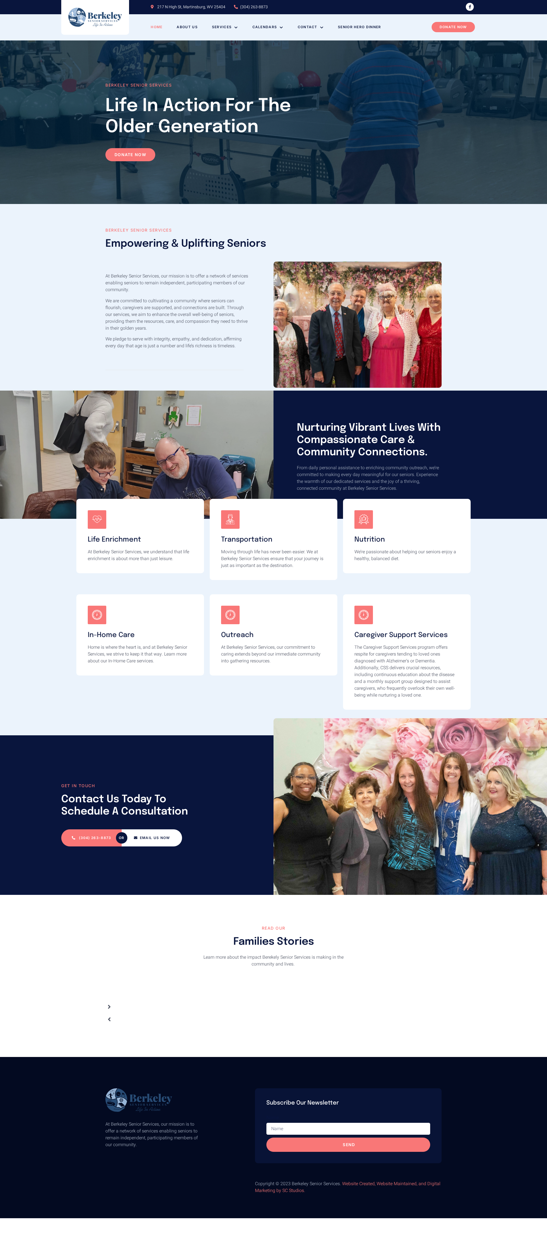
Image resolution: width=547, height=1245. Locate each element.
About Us (187, 27)
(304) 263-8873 (94, 838)
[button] (109, 1013)
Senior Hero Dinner (359, 27)
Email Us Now (155, 838)
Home (156, 27)
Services (222, 27)
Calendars (264, 27)
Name (272, 1124)
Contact (307, 27)
